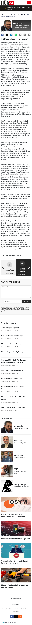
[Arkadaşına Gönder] (20, 35)
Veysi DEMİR (21, 15)
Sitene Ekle (16, 611)
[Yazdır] (25, 35)
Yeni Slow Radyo (16, 598)
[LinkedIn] (11, 35)
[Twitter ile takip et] (16, 616)
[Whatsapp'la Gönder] (16, 35)
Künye (11, 609)
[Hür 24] (7, 2)
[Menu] (28, 2)
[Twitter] (7, 35)
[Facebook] (2, 35)
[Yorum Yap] (29, 35)
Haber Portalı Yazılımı (10, 622)
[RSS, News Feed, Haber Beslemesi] (20, 616)
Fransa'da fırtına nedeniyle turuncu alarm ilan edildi (19, 7)
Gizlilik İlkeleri (24, 609)
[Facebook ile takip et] (12, 616)
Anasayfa (6, 15)
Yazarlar (13, 15)
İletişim (17, 609)
